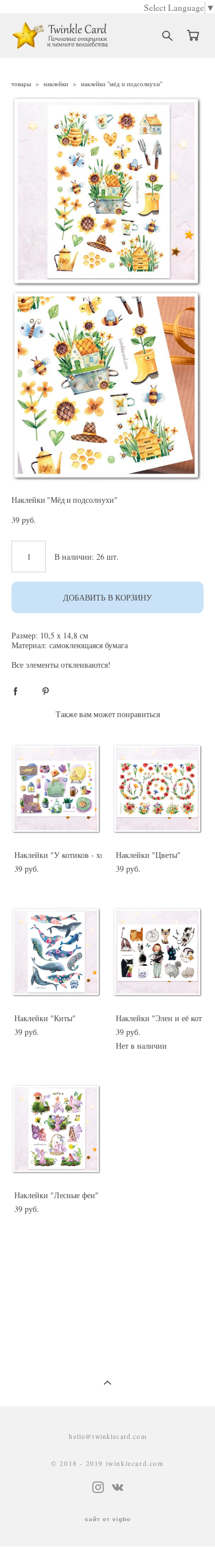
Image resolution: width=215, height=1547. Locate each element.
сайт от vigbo (108, 1519)
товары (21, 83)
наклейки (56, 83)
